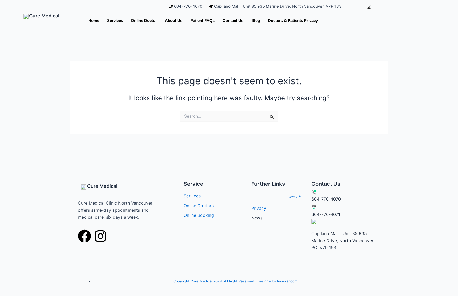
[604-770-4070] (186, 6)
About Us (173, 20)
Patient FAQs (202, 20)
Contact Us (233, 20)
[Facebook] (357, 6)
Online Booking (199, 215)
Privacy (258, 208)
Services (115, 20)
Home (93, 20)
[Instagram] (369, 6)
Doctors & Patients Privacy (293, 20)
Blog (255, 20)
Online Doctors (199, 205)
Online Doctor (144, 20)
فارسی (294, 195)
